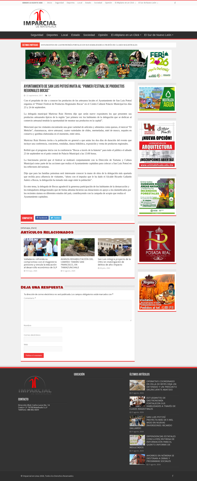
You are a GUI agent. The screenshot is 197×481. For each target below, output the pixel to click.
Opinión (108, 3)
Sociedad (98, 3)
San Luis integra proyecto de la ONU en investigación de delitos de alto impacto (114, 262)
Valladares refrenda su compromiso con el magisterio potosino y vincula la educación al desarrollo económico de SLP (40, 263)
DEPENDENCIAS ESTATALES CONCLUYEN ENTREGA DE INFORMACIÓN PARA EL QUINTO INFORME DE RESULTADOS (153, 442)
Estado (88, 3)
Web (26, 344)
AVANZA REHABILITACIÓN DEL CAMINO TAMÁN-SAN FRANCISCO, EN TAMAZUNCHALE (77, 263)
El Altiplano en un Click (124, 3)
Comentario (30, 298)
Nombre (27, 325)
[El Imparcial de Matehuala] (40, 17)
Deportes (70, 3)
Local (80, 3)
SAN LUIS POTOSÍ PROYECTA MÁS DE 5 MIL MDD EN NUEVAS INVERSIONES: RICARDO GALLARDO (151, 423)
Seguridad (59, 3)
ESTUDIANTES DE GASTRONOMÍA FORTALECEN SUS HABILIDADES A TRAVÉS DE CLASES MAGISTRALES (89, 45)
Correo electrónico (32, 335)
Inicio (49, 3)
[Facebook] (175, 3)
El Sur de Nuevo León (147, 3)
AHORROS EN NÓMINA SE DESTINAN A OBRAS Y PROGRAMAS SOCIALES (160, 458)
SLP (49, 96)
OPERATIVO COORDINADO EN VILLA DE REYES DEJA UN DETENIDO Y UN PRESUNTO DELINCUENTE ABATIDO (162, 385)
